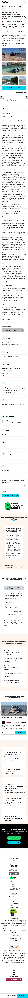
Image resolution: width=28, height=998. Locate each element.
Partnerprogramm (15, 935)
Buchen (23, 996)
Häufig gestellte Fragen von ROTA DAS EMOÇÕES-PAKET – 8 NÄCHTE (14, 642)
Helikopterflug (7, 820)
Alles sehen (22, 566)
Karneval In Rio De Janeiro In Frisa (11, 762)
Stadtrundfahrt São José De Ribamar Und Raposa (15, 786)
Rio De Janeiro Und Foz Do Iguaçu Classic (13, 769)
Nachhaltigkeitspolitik (15, 937)
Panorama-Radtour (8, 784)
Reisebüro (13, 6)
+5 (22, 49)
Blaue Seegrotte (7, 807)
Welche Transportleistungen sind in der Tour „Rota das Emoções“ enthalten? (13, 674)
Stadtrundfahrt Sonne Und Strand (11, 788)
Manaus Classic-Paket (9, 773)
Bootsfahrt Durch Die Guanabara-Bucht (13, 818)
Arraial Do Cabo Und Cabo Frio (11, 816)
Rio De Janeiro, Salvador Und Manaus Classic (14, 765)
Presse (15, 940)
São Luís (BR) (5, 470)
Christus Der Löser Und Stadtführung (12, 809)
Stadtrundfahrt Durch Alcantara (11, 780)
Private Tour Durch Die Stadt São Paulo (12, 814)
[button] (1, 97)
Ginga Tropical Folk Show (9, 800)
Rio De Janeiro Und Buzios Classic (11, 754)
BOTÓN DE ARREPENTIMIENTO (14, 979)
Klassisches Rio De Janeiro (10, 771)
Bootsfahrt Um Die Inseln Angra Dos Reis (13, 812)
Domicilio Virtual (14, 907)
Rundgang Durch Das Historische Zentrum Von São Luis (14, 793)
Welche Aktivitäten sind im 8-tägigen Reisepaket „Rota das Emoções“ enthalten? (12, 652)
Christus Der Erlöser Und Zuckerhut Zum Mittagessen (13, 803)
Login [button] (4, 6)
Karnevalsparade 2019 (9, 756)
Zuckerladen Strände (9, 805)
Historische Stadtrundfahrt (10, 782)
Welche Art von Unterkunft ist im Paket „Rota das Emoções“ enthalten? (12, 667)
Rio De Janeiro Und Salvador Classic (12, 758)
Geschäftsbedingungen (15, 938)
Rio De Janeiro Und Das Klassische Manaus (13, 767)
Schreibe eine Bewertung (10, 566)
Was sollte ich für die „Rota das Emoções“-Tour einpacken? (12, 681)
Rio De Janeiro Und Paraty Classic (11, 760)
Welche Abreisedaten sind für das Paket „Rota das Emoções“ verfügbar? (13, 660)
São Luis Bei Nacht (8, 790)
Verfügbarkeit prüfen (14, 88)
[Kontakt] (20, 6)
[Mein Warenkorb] (3, 9)
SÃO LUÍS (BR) (6, 343)
